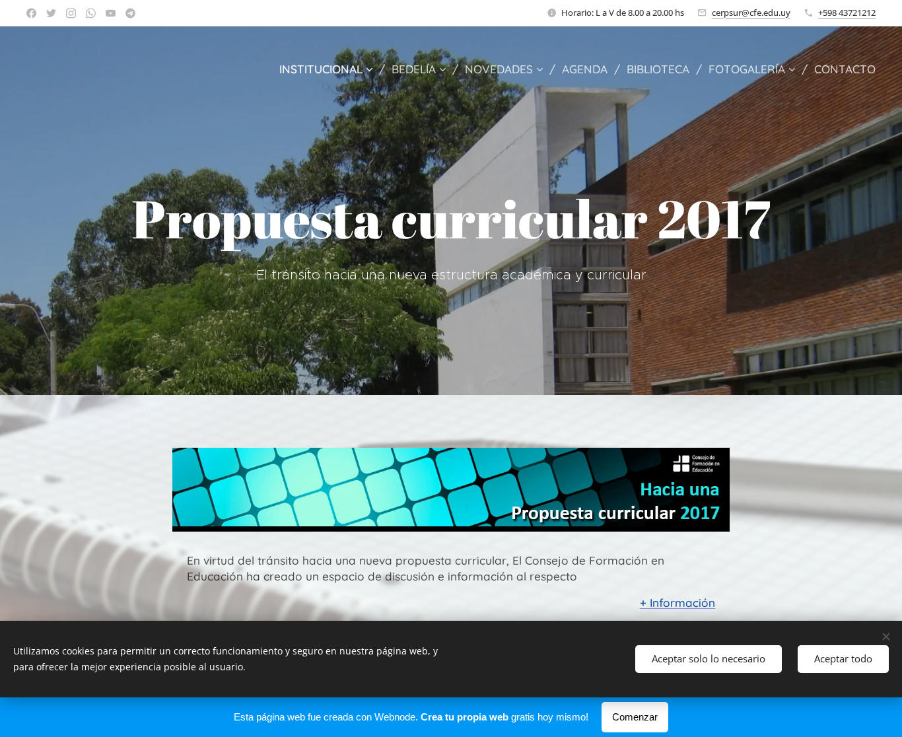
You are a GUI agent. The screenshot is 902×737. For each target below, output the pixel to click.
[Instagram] (71, 13)
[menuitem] (330, 69)
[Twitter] (51, 13)
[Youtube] (110, 13)
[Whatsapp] (91, 13)
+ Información (677, 603)
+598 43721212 (847, 12)
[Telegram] (130, 13)
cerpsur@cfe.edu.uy (751, 12)
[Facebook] (31, 13)
